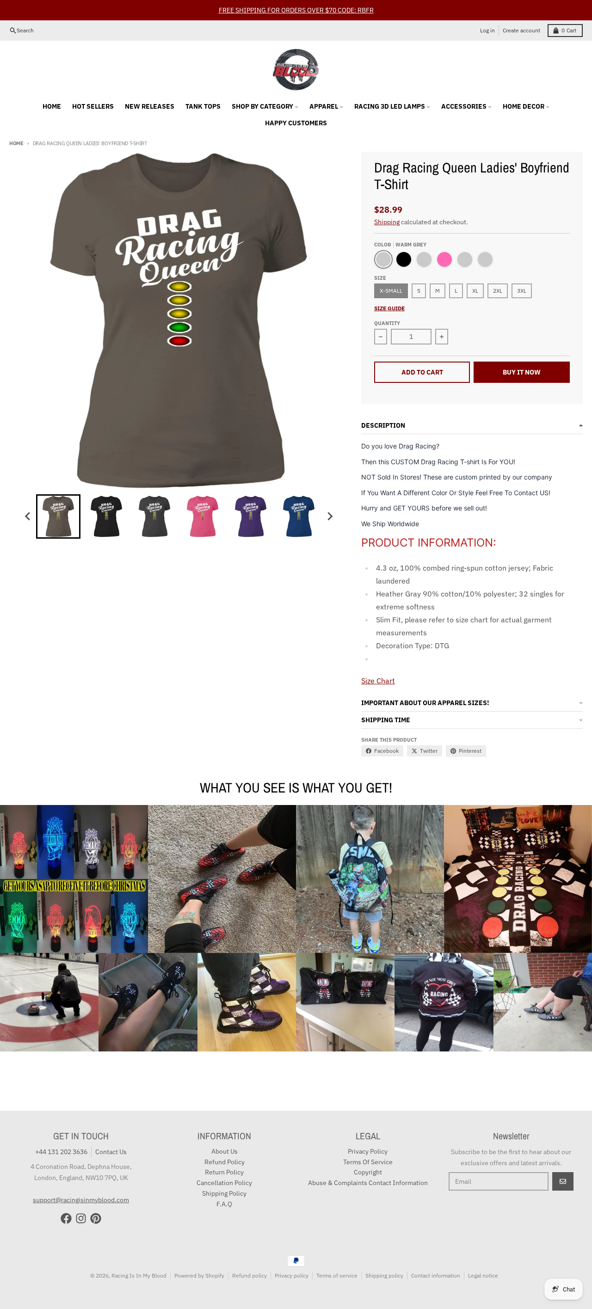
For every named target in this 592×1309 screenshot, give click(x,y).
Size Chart (378, 680)
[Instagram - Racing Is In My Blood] (80, 1218)
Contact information (435, 1275)
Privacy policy (291, 1275)
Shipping (387, 222)
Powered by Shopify (199, 1275)
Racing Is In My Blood (138, 1275)
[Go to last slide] (27, 516)
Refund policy (249, 1275)
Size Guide (389, 308)
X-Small (391, 290)
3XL (521, 290)
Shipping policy (384, 1275)
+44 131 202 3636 (61, 1152)
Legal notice (483, 1275)
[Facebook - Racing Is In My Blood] (66, 1218)
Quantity (387, 323)
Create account (521, 30)
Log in (487, 30)
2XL (497, 290)
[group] (58, 516)
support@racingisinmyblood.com (81, 1200)
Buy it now (522, 372)
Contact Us (111, 1152)
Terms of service (337, 1275)
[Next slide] (329, 516)
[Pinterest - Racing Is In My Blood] (95, 1218)
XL (475, 290)
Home (16, 143)
